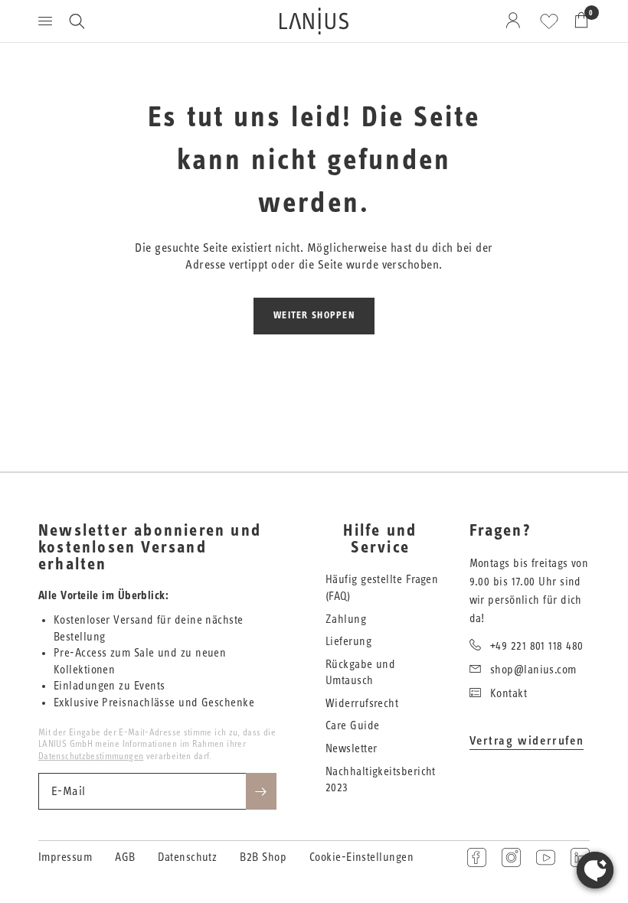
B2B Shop (263, 857)
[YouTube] (545, 857)
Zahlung (345, 619)
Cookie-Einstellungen (361, 857)
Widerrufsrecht (361, 703)
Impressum (65, 857)
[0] (577, 21)
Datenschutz (187, 857)
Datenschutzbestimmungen (90, 756)
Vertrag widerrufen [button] (526, 741)
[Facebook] (476, 857)
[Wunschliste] (549, 21)
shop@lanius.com (533, 670)
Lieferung (348, 641)
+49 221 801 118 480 (537, 646)
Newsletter (351, 749)
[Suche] (77, 21)
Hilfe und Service (380, 539)
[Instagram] (511, 857)
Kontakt (508, 693)
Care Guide (352, 726)
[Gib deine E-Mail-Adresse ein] (261, 791)
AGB (125, 857)
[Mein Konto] (516, 21)
